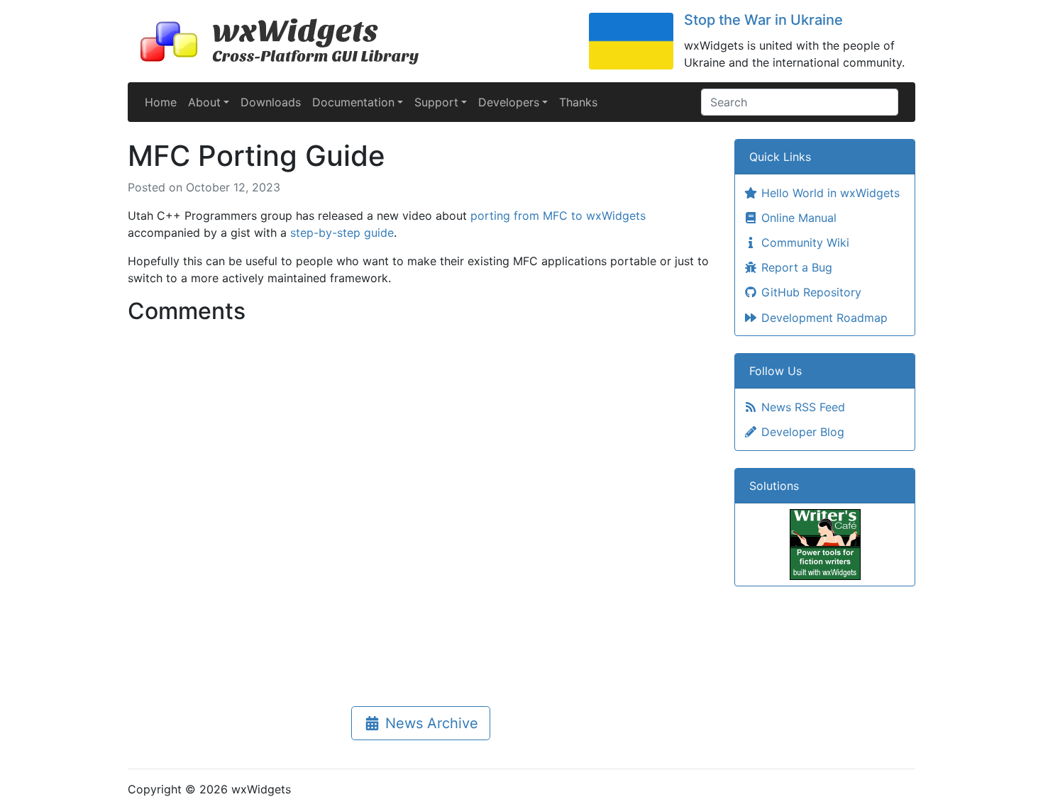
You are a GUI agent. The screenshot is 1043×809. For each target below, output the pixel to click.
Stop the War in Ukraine (763, 19)
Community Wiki (803, 242)
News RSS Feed (801, 407)
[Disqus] (420, 507)
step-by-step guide (342, 232)
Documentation (353, 102)
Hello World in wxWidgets (829, 193)
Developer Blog (801, 432)
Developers (508, 102)
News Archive (429, 723)
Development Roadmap (823, 318)
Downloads (271, 102)
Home (161, 102)
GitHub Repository (809, 292)
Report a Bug (795, 267)
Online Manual (797, 218)
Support (436, 102)
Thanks (578, 102)
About (204, 102)
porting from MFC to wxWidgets (558, 215)
